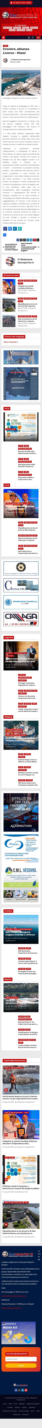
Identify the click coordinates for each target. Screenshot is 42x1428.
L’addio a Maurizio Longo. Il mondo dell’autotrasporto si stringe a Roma (28, 711)
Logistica (9, 653)
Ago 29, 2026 (22, 290)
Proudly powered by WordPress (15, 1398)
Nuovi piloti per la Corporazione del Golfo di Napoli (28, 553)
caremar (12, 30)
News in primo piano (30, 280)
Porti (5, 46)
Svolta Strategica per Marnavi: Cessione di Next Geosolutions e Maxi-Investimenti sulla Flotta (20, 741)
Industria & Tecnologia (10, 1411)
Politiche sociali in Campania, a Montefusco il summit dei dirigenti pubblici (20, 435)
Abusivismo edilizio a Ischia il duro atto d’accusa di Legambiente (27, 480)
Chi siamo (25, 1414)
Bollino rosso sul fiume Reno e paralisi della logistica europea (20, 660)
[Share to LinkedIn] (15, 230)
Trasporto (9, 656)
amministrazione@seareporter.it (14, 1296)
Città (8, 429)
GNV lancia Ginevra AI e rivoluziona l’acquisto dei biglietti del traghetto (27, 785)
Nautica (15, 997)
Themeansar (21, 1400)
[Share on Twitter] (10, 230)
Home (5, 1404)
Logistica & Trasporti (32, 1404)
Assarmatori (7, 28)
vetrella (29, 30)
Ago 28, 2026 (22, 308)
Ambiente (32, 1407)
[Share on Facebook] (5, 230)
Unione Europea (24, 1411)
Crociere (9, 929)
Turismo (24, 1407)
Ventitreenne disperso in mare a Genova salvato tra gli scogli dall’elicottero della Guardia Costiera (20, 1098)
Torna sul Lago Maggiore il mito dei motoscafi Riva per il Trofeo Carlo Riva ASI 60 (20, 1003)
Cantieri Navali (23, 1040)
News (20, 280)
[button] (33, 37)
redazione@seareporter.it (11, 1308)
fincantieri (17, 28)
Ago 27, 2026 (12, 665)
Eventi (8, 997)
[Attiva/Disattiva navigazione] (29, 37)
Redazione (16, 1414)
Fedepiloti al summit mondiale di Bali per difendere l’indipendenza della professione (19, 510)
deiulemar (34, 28)
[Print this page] (20, 230)
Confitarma (21, 30)
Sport (32, 1411)
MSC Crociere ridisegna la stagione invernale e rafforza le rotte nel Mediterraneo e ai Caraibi (20, 936)
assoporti (25, 28)
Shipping (23, 735)
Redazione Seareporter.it (21, 60)
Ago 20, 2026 (12, 938)
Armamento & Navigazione (14, 729)
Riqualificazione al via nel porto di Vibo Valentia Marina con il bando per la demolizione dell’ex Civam (19, 1233)
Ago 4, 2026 (12, 744)
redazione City (25, 438)
